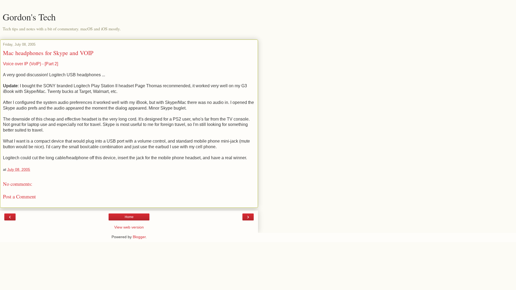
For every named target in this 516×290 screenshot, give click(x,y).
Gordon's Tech (29, 17)
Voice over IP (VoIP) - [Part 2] (30, 63)
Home (129, 217)
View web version (129, 227)
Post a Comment (19, 196)
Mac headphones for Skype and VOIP (48, 53)
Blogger (139, 237)
